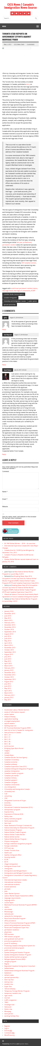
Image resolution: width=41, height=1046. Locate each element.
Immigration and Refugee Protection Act (18, 873)
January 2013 (8, 670)
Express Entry (9, 812)
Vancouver (8, 1007)
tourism (7, 998)
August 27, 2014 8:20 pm (21, 334)
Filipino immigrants (11, 841)
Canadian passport (10, 780)
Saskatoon (7, 973)
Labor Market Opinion (12, 893)
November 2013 (9, 648)
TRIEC (6, 1002)
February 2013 (9, 668)
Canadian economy (10, 762)
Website (5, 506)
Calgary (7, 751)
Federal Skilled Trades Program (15, 832)
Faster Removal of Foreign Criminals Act (18, 825)
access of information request (14, 712)
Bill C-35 (7, 739)
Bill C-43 (7, 744)
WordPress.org (9, 1035)
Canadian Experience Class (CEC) (15, 766)
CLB (5, 794)
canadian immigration (10, 297)
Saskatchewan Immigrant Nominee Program (19, 971)
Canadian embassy (10, 764)
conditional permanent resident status (24, 288)
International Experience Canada (15, 880)
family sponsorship (11, 821)
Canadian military (10, 778)
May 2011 (7, 700)
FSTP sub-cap (9, 848)
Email (4, 499)
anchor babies (9, 714)
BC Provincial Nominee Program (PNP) (17, 728)
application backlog (11, 719)
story (28, 84)
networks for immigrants (13, 916)
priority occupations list (12, 941)
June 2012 (7, 686)
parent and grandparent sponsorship (17, 925)
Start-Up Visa (9, 980)
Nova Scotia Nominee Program (14, 918)
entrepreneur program (12, 810)
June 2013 (7, 659)
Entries (8, 1031)
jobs (5, 891)
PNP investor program (12, 937)
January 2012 (8, 697)
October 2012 (9, 677)
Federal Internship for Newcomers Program (19, 828)
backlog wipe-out (10, 726)
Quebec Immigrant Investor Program (17, 952)
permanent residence (11, 930)
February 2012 (9, 695)
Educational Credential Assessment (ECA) (18, 807)
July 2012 (7, 684)
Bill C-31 (7, 737)
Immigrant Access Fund (12, 866)
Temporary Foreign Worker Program (16, 991)
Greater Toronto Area (11, 850)
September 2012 (10, 679)
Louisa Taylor (9, 903)
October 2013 (9, 650)
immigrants (8, 869)
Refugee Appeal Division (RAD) (14, 959)
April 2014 (8, 643)
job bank (7, 889)
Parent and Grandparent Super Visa (16, 927)
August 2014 (8, 634)
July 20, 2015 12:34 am (20, 370)
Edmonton (8, 805)
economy (7, 803)
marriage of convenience (22, 291)
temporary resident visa (12, 993)
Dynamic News (23, 1044)
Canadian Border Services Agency (14, 294)
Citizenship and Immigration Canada (15, 301)
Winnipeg (7, 1011)
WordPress (13, 1044)
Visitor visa (8, 1009)
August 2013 (8, 654)
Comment (5, 471)
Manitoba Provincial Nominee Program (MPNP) (20, 905)
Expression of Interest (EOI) (13, 814)
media (6, 907)
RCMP (33, 291)
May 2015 (7, 618)
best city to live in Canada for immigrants (18, 730)
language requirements (12, 898)
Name (5, 491)
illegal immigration (11, 864)
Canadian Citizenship (11, 760)
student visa (8, 984)
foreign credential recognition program (18, 844)
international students (12, 884)
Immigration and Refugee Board (15, 871)
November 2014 (9, 627)
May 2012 (7, 688)
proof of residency (10, 943)
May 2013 (7, 661)
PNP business (9, 934)
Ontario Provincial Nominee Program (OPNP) (19, 923)
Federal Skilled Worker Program (15, 839)
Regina (6, 964)
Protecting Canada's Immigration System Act (19, 946)
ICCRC (6, 859)
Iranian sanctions (10, 887)
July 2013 (7, 657)
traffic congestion (10, 1000)
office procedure (10, 921)
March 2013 (8, 666)
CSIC (6, 798)
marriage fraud (7, 291)
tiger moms (8, 995)
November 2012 (9, 675)
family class (8, 816)
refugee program (10, 961)
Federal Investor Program (13, 830)
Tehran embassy (9, 989)
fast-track (7, 823)
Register (7, 1026)
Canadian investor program (13, 773)
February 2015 (9, 623)
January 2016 (8, 611)
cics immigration (10, 787)
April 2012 (8, 691)
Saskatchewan (9, 968)
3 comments (30, 44)
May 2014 (7, 641)
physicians (8, 932)
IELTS (6, 862)
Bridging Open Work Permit (14, 748)
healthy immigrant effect (12, 855)
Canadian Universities (11, 785)
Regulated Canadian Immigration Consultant (19, 966)
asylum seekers (9, 723)
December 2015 (9, 614)
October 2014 (9, 629)
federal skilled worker (12, 837)
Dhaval (6, 594)
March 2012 (8, 693)
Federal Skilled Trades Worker (14, 834)
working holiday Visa (11, 1016)
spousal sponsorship (10, 304)
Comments (9, 1033)
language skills (9, 900)
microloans (8, 909)
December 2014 (9, 625)
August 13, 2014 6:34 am (16, 317)
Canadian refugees (10, 782)
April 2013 (8, 663)
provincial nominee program (14, 948)
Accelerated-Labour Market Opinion (16, 710)
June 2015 (7, 616)
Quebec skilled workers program (15, 957)
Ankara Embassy (10, 717)
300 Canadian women (28, 263)
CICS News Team (19, 44)
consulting (8, 796)
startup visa (8, 982)
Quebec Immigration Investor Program (17, 955)
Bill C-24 (7, 735)
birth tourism (9, 746)
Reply (4, 329)
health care (8, 853)
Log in (6, 1028)
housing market (9, 857)
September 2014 (10, 632)
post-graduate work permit (13, 939)
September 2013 (10, 652)
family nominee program (13, 819)
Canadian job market (11, 776)
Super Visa (8, 986)
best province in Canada (12, 732)
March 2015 (8, 620)
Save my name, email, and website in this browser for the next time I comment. (19, 517)
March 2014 (8, 645)
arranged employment (12, 721)
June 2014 (7, 638)
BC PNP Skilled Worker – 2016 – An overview (19, 543)
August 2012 (8, 682)
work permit (8, 1014)
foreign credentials (10, 846)
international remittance (12, 882)
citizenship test (9, 791)
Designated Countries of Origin (15, 800)
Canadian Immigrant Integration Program (18, 769)
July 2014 (7, 636)
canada (6, 753)
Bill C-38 (7, 742)
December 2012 (9, 672)
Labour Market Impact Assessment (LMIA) (18, 896)
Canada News (9, 755)
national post (8, 914)
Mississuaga (8, 912)
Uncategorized (9, 1005)
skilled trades (9, 975)
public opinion (33, 301)
